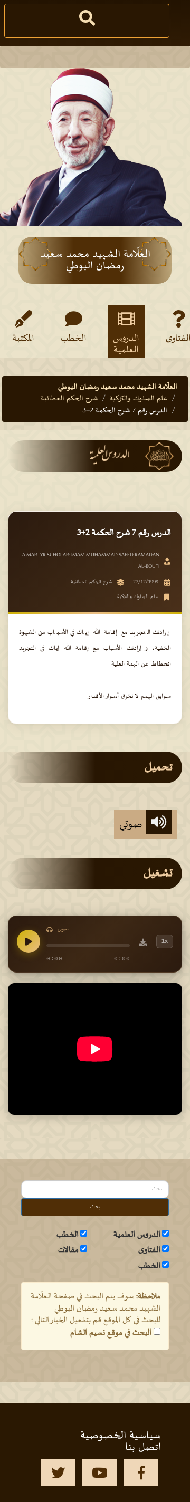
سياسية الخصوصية (120, 1435)
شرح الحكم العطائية (69, 398)
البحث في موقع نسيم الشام (110, 1333)
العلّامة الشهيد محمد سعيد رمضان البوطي (117, 386)
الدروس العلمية (126, 344)
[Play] (28, 941)
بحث (95, 1207)
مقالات (68, 1250)
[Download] (143, 944)
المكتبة (23, 338)
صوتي (132, 824)
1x (165, 941)
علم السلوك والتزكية (138, 398)
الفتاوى (149, 1250)
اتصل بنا (143, 1447)
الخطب (74, 338)
